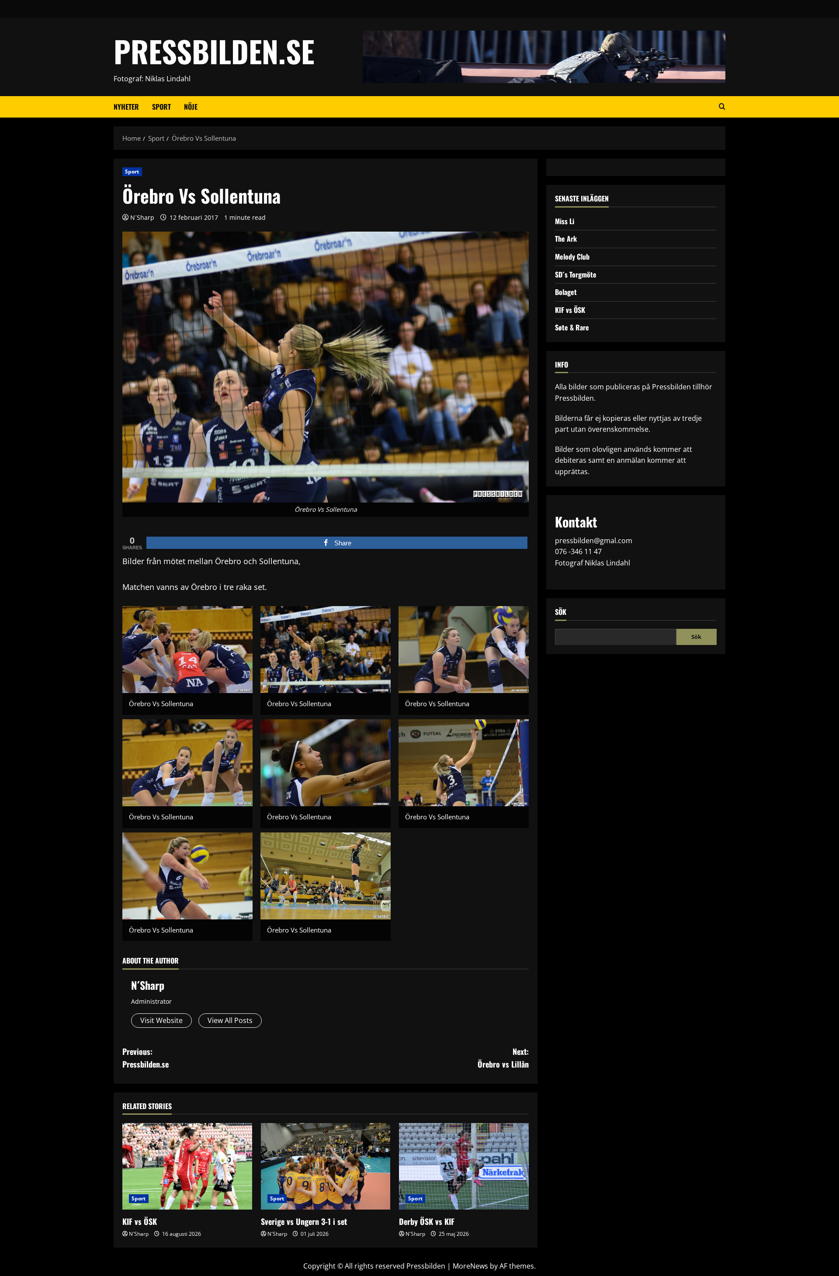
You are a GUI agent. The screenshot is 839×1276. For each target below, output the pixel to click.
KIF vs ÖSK (139, 1221)
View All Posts (230, 1020)
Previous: (145, 1058)
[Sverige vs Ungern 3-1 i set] (326, 1166)
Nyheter (126, 106)
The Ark (566, 238)
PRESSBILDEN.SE (214, 51)
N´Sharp (142, 217)
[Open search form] (722, 106)
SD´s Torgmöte (575, 274)
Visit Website (161, 1020)
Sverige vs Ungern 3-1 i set (304, 1221)
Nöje (191, 106)
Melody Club (572, 256)
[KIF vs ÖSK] (187, 1166)
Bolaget (566, 291)
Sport (161, 106)
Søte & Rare (572, 327)
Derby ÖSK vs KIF (426, 1221)
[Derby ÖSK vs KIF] (464, 1166)
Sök (560, 612)
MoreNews (470, 1266)
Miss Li (564, 220)
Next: (503, 1058)
